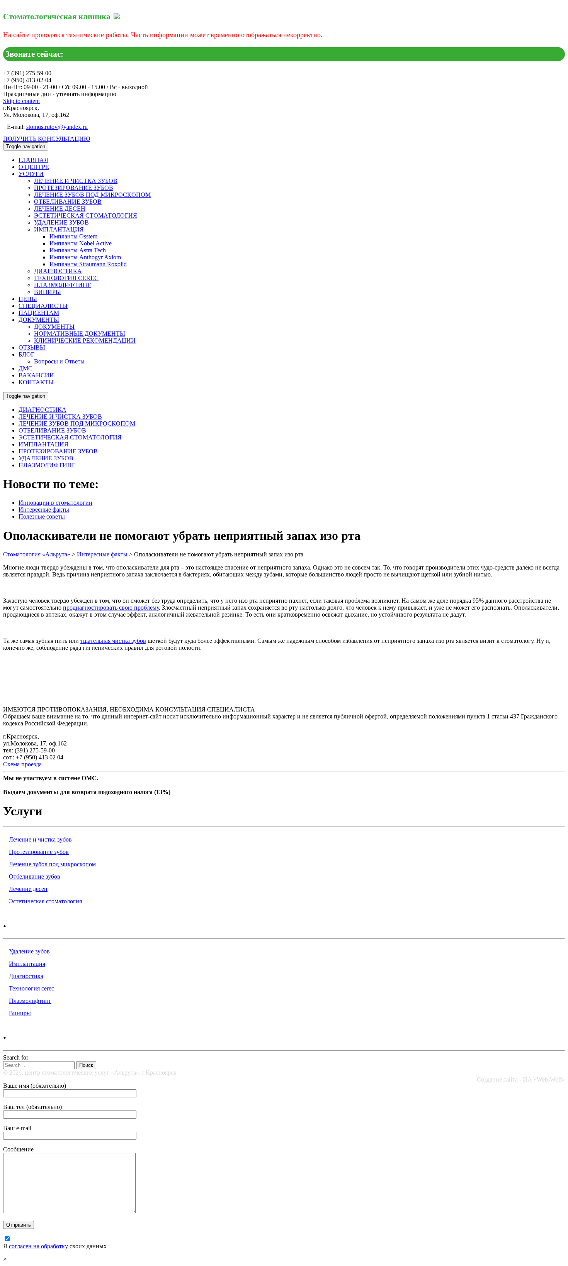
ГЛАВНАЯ (33, 160)
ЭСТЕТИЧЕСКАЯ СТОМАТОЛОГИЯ (85, 215)
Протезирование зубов (39, 852)
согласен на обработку (38, 1246)
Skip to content (21, 101)
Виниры (20, 1013)
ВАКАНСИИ (36, 375)
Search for (15, 1057)
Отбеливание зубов (34, 876)
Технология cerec (31, 988)
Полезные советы (42, 516)
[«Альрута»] (117, 15)
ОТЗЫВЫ (32, 347)
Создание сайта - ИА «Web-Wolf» (521, 1079)
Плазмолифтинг (30, 1000)
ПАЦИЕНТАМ (39, 312)
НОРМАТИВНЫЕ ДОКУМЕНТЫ (79, 333)
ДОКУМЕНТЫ (39, 319)
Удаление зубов (29, 951)
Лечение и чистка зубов (40, 839)
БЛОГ (26, 354)
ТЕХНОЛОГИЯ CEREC (66, 278)
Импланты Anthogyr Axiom (85, 257)
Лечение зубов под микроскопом (52, 864)
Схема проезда (22, 764)
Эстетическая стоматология (45, 901)
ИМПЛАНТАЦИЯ (59, 229)
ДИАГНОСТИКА (58, 271)
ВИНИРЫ (47, 292)
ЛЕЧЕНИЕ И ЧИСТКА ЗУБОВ (75, 180)
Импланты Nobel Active (80, 243)
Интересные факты (44, 509)
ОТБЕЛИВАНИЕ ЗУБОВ (68, 201)
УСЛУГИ (31, 174)
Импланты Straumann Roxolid (88, 264)
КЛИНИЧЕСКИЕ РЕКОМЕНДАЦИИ (85, 340)
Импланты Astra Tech (77, 250)
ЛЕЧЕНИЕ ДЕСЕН (59, 208)
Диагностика (26, 976)
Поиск (86, 1065)
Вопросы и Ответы (59, 361)
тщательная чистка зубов (113, 640)
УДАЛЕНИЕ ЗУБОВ (61, 222)
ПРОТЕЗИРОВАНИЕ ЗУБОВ (73, 187)
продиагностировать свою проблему (111, 607)
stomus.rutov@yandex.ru (57, 126)
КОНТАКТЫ (36, 382)
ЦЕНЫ (28, 299)
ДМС (25, 368)
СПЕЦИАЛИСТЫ (43, 306)
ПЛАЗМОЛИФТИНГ (62, 285)
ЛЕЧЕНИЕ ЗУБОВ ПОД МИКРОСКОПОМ (92, 194)
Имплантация (27, 963)
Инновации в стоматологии (55, 502)
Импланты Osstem (73, 236)
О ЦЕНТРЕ (34, 167)
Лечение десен (28, 889)
